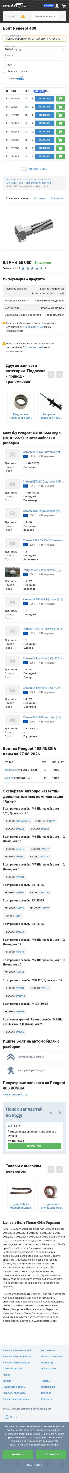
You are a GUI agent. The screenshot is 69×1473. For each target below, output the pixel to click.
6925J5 (44, 988)
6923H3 (19, 1011)
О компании (48, 1386)
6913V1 (19, 908)
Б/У (9, 65)
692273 (19, 952)
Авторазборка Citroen (31, 1056)
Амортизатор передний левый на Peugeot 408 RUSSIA (51, 416)
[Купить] (60, 99)
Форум (7, 1380)
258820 (17, 916)
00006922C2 (17, 106)
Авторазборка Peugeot (31, 1070)
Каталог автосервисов (17, 1356)
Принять (18, 1454)
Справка (46, 1392)
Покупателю (48, 1368)
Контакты (47, 1399)
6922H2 (19, 1031)
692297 (19, 972)
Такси (10, 78)
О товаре (39, 198)
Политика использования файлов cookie (34, 1444)
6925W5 (20, 995)
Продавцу (47, 1362)
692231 (19, 931)
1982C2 (50, 821)
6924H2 (45, 856)
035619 (19, 848)
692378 (44, 908)
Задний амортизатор (15, 1094)
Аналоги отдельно (18, 71)
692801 (19, 876)
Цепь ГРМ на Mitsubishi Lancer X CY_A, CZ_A (21, 1206)
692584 (19, 988)
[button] (49, 5)
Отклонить (51, 1454)
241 (14, 1126)
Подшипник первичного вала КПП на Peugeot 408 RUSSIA (21, 416)
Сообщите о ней (34, 326)
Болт (21, 769)
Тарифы (46, 1380)
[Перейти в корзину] (64, 5)
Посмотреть (34, 1146)
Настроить (34, 1465)
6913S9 (45, 892)
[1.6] (22, 16)
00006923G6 (22, 821)
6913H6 (19, 892)
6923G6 (44, 828)
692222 (19, 828)
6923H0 (19, 856)
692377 (44, 848)
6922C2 (15, 98)
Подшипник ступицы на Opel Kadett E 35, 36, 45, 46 (51, 1206)
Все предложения (17, 198)
